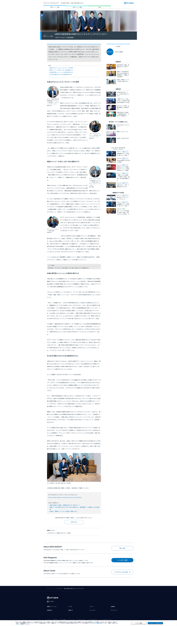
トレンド (52, 588)
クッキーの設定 (138, 623)
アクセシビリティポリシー (81, 619)
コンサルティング (51, 533)
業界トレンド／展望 (54, 7)
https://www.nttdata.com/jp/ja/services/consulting (64, 497)
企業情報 (113, 606)
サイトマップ (49, 619)
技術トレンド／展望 (77, 7)
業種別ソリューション (52, 606)
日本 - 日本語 (51, 601)
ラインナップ (114, 610)
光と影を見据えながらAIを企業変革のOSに (61, 74)
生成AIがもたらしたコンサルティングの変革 (61, 68)
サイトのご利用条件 (62, 619)
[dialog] (88, 623)
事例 (100, 7)
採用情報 (49, 610)
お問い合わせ (74, 522)
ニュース (91, 610)
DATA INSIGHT (59, 588)
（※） (63, 177)
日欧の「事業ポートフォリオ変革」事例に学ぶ (63, 511)
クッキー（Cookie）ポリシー (93, 619)
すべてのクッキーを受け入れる (155, 623)
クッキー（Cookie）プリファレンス (106, 619)
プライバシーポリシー (72, 619)
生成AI (69, 533)
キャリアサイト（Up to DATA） (121, 572)
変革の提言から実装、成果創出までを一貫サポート (65, 505)
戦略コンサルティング (61, 533)
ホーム (48, 588)
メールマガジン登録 (122, 560)
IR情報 (69, 610)
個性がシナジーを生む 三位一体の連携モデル (61, 70)
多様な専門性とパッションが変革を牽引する (61, 72)
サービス (70, 606)
